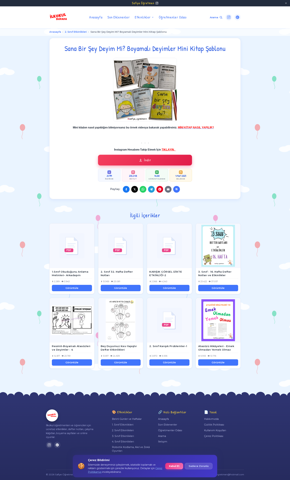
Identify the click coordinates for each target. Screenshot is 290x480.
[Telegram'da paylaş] (151, 189)
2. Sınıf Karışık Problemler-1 (168, 346)
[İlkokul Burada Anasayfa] (58, 17)
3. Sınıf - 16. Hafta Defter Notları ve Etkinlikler (215, 273)
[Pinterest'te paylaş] (159, 189)
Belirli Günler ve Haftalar (127, 418)
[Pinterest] (237, 17)
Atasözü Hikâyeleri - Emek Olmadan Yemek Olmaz (216, 348)
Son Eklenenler (118, 17)
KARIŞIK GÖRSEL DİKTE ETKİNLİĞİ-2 (165, 273)
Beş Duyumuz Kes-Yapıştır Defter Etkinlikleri (119, 348)
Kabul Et (174, 466)
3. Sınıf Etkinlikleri (123, 436)
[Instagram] (229, 17)
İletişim (162, 441)
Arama (162, 436)
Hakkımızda (211, 418)
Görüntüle (71, 288)
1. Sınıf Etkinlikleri (122, 424)
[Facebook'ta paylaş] (126, 189)
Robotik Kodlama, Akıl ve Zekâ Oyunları (131, 449)
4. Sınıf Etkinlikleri (123, 441)
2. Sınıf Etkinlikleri (76, 31)
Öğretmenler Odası (173, 17)
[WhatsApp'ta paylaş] (143, 189)
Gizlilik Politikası (214, 424)
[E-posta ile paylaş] (168, 189)
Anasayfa (95, 17)
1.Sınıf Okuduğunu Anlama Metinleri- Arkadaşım (70, 273)
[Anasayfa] (52, 415)
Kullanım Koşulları (215, 430)
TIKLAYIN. (169, 149)
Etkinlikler (143, 17)
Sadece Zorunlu (199, 466)
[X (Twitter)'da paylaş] (134, 189)
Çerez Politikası (213, 436)
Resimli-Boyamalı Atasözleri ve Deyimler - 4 (71, 348)
